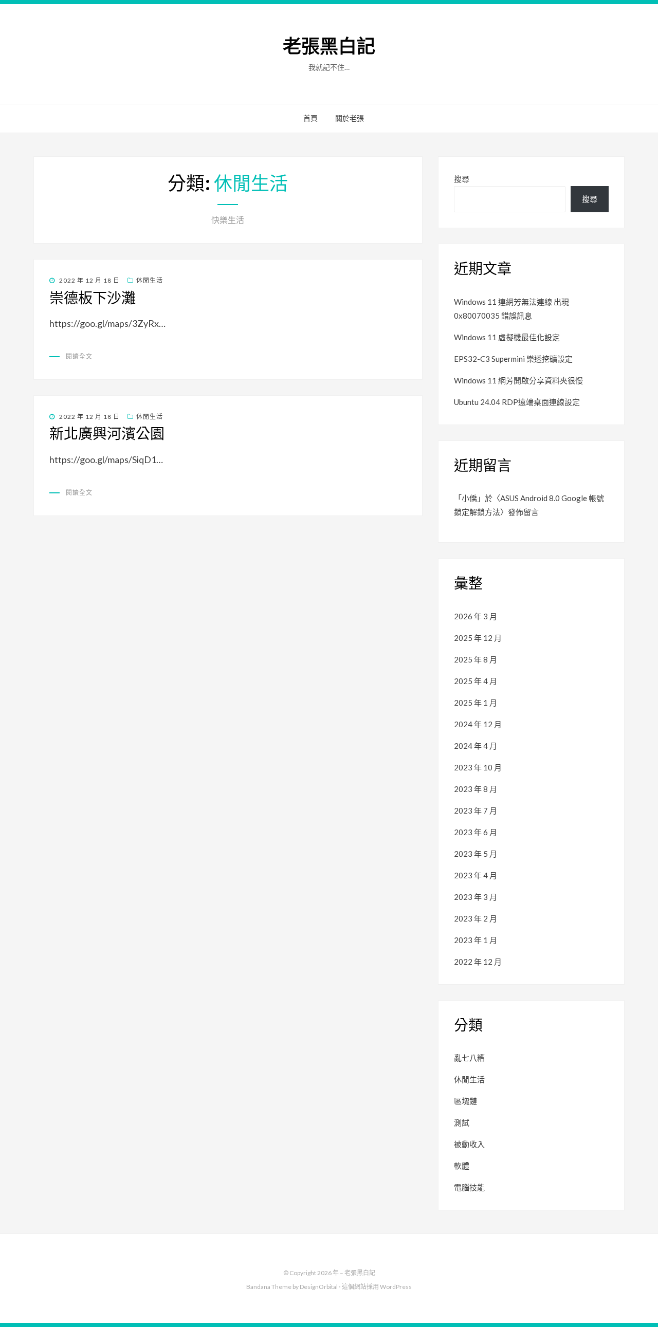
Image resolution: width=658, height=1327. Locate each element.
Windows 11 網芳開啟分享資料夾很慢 (518, 380)
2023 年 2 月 (475, 918)
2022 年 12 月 (478, 961)
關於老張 (349, 118)
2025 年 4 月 (475, 681)
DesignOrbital (319, 1287)
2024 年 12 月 (478, 724)
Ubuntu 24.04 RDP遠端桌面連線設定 (517, 402)
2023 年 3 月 (475, 896)
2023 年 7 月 (475, 810)
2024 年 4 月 (475, 745)
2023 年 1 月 (475, 940)
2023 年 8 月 (475, 789)
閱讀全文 (79, 356)
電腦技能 (469, 1187)
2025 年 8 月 (475, 659)
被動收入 (469, 1144)
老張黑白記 (329, 46)
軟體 (461, 1165)
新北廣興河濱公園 (106, 434)
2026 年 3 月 (475, 616)
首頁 (310, 118)
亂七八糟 (469, 1057)
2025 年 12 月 (478, 637)
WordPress (396, 1287)
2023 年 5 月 (475, 853)
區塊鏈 (465, 1100)
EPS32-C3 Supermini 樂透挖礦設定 (513, 358)
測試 (461, 1122)
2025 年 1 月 (475, 702)
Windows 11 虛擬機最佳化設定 (507, 337)
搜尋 (461, 178)
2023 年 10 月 (478, 767)
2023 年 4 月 (475, 875)
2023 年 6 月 (475, 832)
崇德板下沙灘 (92, 298)
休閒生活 (149, 280)
